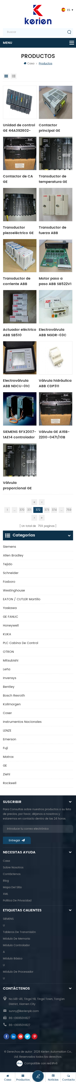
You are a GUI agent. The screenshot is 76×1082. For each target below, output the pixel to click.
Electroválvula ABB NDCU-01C (16, 383)
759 (68, 510)
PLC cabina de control (20, 643)
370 (21, 510)
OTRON (8, 651)
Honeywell (11, 625)
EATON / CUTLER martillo (21, 599)
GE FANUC (10, 616)
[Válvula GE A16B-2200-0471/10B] (55, 409)
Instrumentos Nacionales (22, 721)
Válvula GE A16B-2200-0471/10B (54, 434)
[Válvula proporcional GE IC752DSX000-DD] (20, 460)
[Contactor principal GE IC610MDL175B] (55, 102)
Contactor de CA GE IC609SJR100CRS (18, 179)
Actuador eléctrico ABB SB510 (19, 332)
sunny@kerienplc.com (24, 1011)
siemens (9, 546)
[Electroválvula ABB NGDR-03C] (55, 307)
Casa (30, 63)
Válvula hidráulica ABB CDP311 (55, 383)
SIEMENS (8, 919)
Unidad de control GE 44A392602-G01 (19, 128)
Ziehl (6, 774)
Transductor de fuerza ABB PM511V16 (52, 230)
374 (54, 510)
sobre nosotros (13, 867)
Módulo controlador (16, 945)
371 (29, 510)
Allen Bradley (13, 555)
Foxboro (9, 581)
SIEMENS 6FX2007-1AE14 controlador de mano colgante (19, 434)
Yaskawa (10, 608)
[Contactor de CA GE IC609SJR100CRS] (20, 153)
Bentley (8, 686)
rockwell (9, 783)
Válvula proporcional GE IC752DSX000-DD (18, 485)
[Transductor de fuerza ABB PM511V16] (55, 204)
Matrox (8, 756)
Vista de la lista (14, 76)
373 (46, 510)
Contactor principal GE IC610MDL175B (51, 128)
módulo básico (12, 958)
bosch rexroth (14, 695)
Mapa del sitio (12, 887)
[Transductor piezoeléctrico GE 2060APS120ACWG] (20, 204)
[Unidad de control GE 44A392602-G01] (20, 102)
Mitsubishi (10, 660)
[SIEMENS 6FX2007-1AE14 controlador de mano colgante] (20, 409)
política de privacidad (17, 900)
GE (5, 765)
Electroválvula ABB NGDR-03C (52, 332)
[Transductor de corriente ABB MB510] (20, 256)
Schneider (11, 573)
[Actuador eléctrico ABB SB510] (20, 307)
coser (7, 713)
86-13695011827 (19, 1018)
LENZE (7, 730)
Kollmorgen (12, 704)
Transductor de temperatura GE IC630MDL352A (53, 179)
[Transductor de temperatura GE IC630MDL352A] (55, 153)
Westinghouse (14, 590)
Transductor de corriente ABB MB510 (16, 281)
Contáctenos (11, 874)
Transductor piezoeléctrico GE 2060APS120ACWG (19, 230)
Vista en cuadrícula (6, 76)
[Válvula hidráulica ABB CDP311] (55, 358)
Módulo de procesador (18, 972)
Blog (6, 880)
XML (5, 894)
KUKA (7, 634)
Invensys (9, 678)
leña (6, 669)
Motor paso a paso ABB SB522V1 (55, 281)
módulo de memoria (16, 938)
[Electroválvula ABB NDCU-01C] (20, 358)
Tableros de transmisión (19, 932)
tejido (7, 564)
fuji (5, 748)
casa (6, 861)
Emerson (9, 739)
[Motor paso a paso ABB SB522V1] (55, 256)
